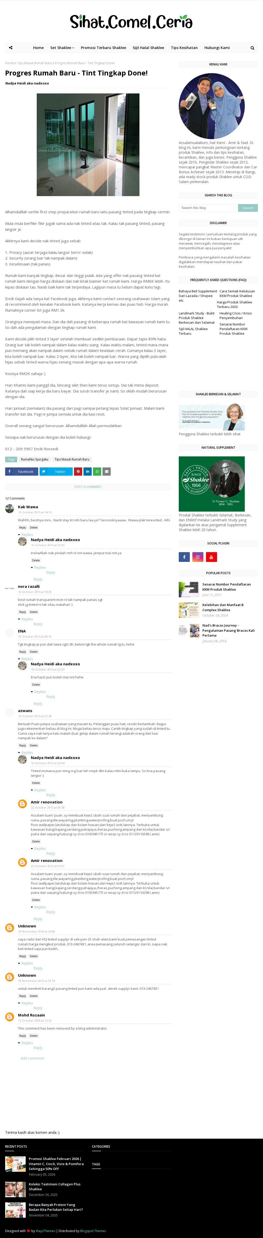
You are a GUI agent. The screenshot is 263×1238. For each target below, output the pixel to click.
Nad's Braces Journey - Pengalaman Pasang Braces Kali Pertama (228, 630)
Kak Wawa (28, 506)
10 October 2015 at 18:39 (35, 592)
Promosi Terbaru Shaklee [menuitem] (103, 47)
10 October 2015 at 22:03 (47, 545)
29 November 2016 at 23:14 (36, 981)
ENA (22, 631)
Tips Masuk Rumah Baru (34, 63)
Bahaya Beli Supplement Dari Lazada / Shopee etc (198, 296)
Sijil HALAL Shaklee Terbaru (193, 331)
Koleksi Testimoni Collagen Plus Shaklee (54, 1187)
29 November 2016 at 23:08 (36, 931)
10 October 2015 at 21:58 (35, 716)
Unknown (27, 925)
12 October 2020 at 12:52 (35, 1020)
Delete (33, 527)
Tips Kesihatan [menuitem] (184, 47)
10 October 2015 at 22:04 (47, 763)
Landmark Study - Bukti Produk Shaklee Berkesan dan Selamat (196, 318)
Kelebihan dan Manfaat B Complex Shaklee (222, 607)
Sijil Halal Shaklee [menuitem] (148, 47)
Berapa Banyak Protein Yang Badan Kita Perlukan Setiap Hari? (56, 1207)
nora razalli (29, 586)
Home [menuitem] (38, 47)
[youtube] (211, 557)
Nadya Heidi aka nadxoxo (27, 83)
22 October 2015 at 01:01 (47, 866)
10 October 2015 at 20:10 (35, 636)
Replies (27, 534)
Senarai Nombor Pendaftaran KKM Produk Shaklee (233, 329)
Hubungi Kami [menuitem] (217, 47)
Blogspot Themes (93, 1231)
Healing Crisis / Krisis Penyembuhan (236, 315)
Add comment (32, 1058)
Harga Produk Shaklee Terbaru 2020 (234, 304)
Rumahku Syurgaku (34, 459)
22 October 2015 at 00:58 (47, 807)
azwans (25, 710)
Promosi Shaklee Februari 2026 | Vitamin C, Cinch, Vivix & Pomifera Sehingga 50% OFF (56, 1163)
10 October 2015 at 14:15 (35, 512)
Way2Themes (45, 1231)
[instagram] (197, 557)
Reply (22, 527)
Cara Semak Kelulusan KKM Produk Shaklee (237, 293)
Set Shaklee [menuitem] (60, 47)
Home (9, 63)
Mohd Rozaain (31, 1015)
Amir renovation (46, 801)
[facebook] (184, 557)
